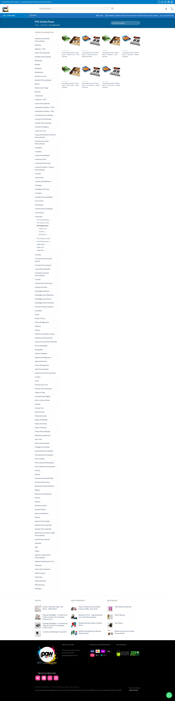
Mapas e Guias (40, 392)
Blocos (37, 84)
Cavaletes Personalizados (44, 197)
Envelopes (38, 310)
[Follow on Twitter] (165, 2)
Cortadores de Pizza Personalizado (42, 274)
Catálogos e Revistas (42, 189)
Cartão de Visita (40, 159)
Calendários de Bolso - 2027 (44, 107)
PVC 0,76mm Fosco (43, 241)
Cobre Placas (39, 212)
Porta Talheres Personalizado (45, 466)
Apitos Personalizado (42, 53)
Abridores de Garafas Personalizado (42, 39)
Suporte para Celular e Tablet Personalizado (45, 534)
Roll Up (37, 498)
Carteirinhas (39, 177)
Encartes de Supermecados (44, 307)
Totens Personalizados (42, 569)
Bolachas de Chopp (41, 88)
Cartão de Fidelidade (42, 155)
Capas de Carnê (40, 131)
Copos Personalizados (42, 269)
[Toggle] (58, 39)
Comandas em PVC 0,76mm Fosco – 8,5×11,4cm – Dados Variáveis (111, 85)
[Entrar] (166, 8)
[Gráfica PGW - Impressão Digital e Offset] (18, 8)
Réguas (37, 490)
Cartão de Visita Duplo (43, 163)
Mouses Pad (39, 408)
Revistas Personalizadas (43, 494)
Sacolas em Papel (41, 505)
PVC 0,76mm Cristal (43, 238)
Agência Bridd (133, 690)
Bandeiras (38, 68)
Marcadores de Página (42, 396)
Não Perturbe (39, 412)
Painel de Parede (40, 416)
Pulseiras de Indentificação (44, 478)
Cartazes (38, 173)
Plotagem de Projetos (42, 447)
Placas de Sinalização (42, 443)
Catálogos (38, 185)
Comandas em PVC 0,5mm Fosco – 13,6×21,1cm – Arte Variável (70, 54)
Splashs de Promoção (42, 521)
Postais (37, 470)
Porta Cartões (40, 459)
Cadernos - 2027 (40, 99)
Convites (38, 255)
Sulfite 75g (40, 247)
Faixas (37, 314)
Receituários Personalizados (44, 486)
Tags (36, 547)
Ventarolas (38, 577)
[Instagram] (56, 678)
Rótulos (37, 502)
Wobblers (38, 589)
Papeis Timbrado (41, 427)
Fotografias (39, 349)
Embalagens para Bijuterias (44, 295)
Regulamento (74, 687)
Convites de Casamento (43, 265)
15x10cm (42, 231)
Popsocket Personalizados (44, 451)
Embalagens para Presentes (44, 303)
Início (37, 25)
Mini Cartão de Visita (42, 400)
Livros (37, 381)
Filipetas (38, 326)
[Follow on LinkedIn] (168, 2)
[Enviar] (112, 8)
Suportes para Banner (42, 539)
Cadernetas (39, 96)
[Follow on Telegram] (171, 2)
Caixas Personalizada (42, 103)
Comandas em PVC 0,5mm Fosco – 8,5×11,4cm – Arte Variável (70, 85)
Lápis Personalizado (42, 369)
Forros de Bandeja (41, 346)
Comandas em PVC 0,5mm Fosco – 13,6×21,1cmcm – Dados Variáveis (90, 54)
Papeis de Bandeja (41, 420)
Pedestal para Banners (42, 435)
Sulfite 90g (40, 250)
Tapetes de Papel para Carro (44, 561)
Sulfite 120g (40, 244)
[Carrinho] (171, 8)
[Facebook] (37, 678)
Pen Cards (38, 439)
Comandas (43, 25)
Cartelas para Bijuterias (43, 181)
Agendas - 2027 (40, 49)
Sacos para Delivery (41, 513)
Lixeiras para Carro (41, 385)
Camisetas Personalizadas (44, 115)
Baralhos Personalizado (43, 80)
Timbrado (38, 565)
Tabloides (38, 543)
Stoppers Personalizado (43, 529)
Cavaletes (38, 193)
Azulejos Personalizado (43, 57)
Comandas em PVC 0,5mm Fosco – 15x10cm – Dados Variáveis (130, 54)
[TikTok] (49, 678)
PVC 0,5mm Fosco (42, 226)
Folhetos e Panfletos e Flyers (45, 334)
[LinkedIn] (43, 678)
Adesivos (38, 45)
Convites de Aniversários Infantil (43, 260)
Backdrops (38, 60)
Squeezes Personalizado (43, 525)
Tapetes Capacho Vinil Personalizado (42, 556)
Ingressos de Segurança (43, 357)
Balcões (37, 64)
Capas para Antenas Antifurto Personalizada (45, 136)
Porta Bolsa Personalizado (44, 455)
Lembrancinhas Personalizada (45, 373)
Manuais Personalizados (43, 389)
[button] (169, 695)
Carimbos (38, 151)
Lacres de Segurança (42, 365)
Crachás (38, 279)
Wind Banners (40, 585)
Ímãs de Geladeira (41, 353)
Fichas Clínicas (40, 318)
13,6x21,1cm (43, 228)
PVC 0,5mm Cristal (43, 223)
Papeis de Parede (41, 424)
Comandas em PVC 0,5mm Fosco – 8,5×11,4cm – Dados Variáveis (91, 85)
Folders (37, 330)
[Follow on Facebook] (158, 2)
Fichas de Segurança (42, 322)
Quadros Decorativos (42, 482)
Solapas (37, 517)
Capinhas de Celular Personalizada (42, 142)
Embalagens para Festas (43, 299)
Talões (37, 551)
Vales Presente (40, 573)
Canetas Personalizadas (43, 123)
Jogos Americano (41, 361)
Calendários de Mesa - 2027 (44, 111)
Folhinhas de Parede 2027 (44, 338)
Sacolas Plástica (40, 509)
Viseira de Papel (40, 581)
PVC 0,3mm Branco (43, 220)
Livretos (38, 377)
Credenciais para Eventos (43, 283)
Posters (37, 474)
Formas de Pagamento (43, 687)
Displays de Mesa (41, 287)
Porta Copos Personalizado (44, 463)
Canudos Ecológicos (42, 127)
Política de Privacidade (60, 687)
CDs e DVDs (39, 201)
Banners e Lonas (40, 76)
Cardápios (38, 148)
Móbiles (38, 404)
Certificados (39, 205)
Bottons (38, 92)
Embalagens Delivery (42, 291)
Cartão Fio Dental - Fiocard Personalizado (44, 168)
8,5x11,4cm (42, 234)
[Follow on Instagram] (162, 2)
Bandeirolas (39, 72)
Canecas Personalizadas (43, 119)
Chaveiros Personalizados (44, 209)
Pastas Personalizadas (42, 431)
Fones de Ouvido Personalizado (46, 342)
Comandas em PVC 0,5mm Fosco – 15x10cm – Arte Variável (110, 54)
